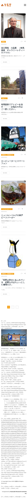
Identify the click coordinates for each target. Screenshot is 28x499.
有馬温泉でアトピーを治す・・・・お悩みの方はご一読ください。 (12, 106)
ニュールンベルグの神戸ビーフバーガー (12, 216)
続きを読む (5, 62)
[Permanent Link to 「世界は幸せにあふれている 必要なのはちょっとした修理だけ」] (13, 252)
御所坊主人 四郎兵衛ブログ (7, 154)
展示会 (3, 41)
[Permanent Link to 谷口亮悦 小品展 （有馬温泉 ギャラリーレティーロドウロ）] (13, 25)
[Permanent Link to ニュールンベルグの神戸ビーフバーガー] (13, 193)
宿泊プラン (4, 98)
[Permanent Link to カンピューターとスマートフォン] (13, 139)
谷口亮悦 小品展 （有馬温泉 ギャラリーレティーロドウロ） (13, 50)
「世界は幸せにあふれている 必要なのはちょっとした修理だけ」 (13, 282)
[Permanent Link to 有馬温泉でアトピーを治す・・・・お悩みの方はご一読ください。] (13, 82)
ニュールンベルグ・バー (6, 209)
